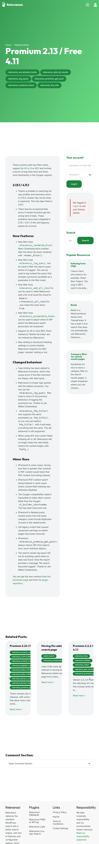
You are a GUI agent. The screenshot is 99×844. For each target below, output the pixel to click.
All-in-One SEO (31, 168)
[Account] (95, 5)
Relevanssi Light (37, 826)
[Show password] (90, 174)
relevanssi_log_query (32, 263)
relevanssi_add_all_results (36, 288)
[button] (87, 5)
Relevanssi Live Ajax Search (36, 832)
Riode (74, 305)
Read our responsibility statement (82, 836)
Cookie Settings (60, 828)
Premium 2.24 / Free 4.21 (25, 646)
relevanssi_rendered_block (35, 245)
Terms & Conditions (58, 822)
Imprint (56, 816)
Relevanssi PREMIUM (34, 813)
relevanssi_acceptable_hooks (37, 316)
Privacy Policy (60, 812)
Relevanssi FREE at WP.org (37, 821)
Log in (76, 206)
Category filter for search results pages (79, 356)
